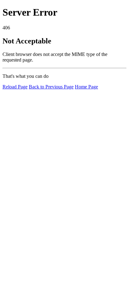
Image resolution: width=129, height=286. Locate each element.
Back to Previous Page (51, 86)
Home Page (86, 86)
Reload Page (15, 86)
